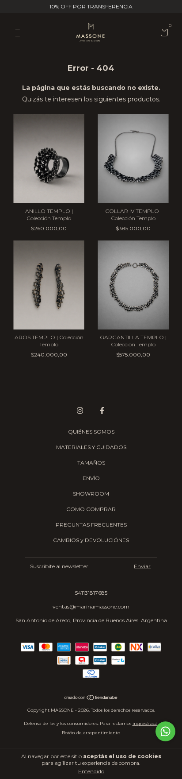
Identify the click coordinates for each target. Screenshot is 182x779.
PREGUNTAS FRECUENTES (91, 524)
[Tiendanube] (91, 698)
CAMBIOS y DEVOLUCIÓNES (91, 540)
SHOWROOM (91, 493)
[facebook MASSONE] (102, 410)
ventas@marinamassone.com (91, 606)
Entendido (91, 771)
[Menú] (19, 33)
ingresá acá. (146, 723)
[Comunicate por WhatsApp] (165, 731)
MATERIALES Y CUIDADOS (91, 447)
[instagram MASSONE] (79, 410)
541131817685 (91, 592)
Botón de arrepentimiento (91, 733)
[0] (163, 33)
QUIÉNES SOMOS (91, 431)
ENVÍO (91, 478)
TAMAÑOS (91, 462)
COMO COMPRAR (91, 509)
